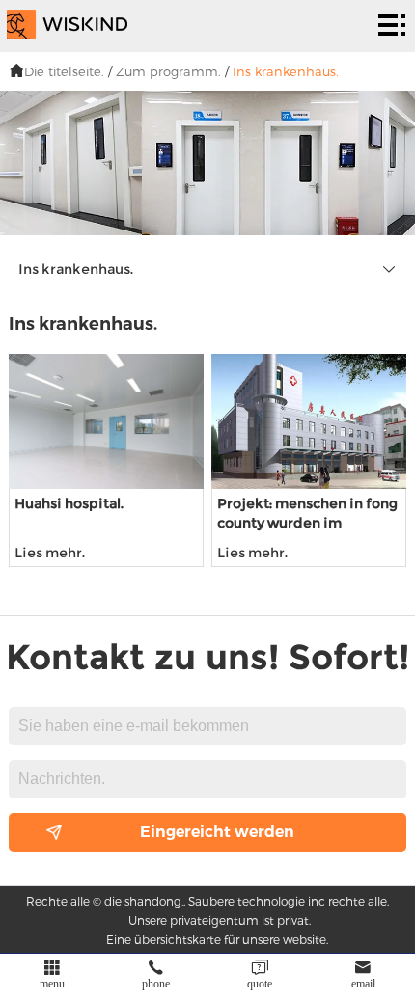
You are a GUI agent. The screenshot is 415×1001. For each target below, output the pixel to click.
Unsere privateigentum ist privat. (219, 920)
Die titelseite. (64, 71)
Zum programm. (168, 71)
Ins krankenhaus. (286, 71)
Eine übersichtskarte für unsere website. (217, 939)
